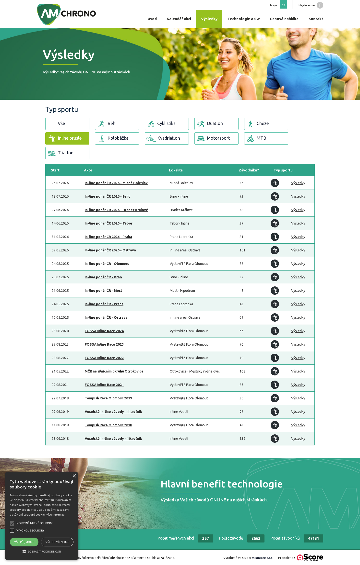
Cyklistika (166, 123)
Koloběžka (118, 138)
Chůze (263, 123)
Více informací (55, 514)
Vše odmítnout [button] (57, 542)
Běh (111, 123)
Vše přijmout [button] (24, 542)
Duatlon (215, 123)
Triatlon (65, 152)
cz (283, 5)
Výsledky (298, 183)
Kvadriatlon (168, 138)
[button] (41, 551)
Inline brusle (70, 138)
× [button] (74, 476)
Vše (61, 123)
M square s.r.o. (262, 557)
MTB (261, 138)
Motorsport (218, 138)
